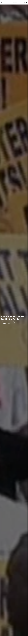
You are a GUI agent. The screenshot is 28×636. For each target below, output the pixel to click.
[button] (1, 2)
